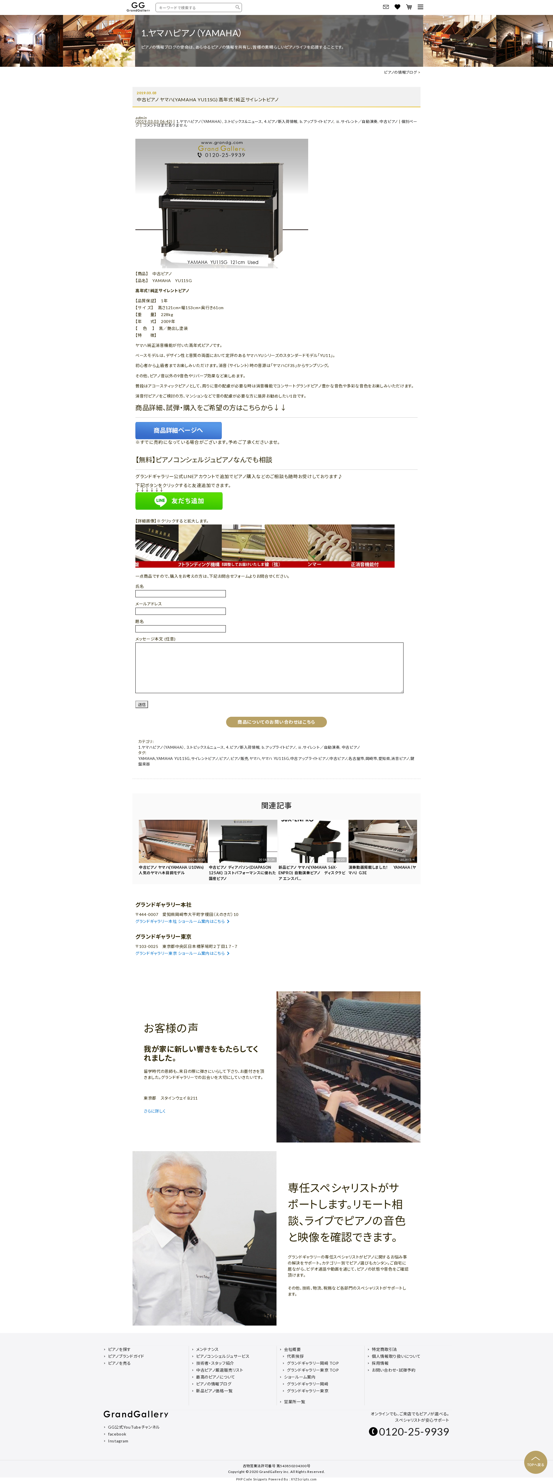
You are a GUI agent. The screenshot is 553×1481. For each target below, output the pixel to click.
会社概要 (292, 1349)
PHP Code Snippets (252, 1479)
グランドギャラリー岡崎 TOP (313, 1363)
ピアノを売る (119, 1363)
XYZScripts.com (304, 1479)
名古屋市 (356, 758)
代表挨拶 (295, 1356)
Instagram (118, 1440)
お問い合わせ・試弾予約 (394, 1370)
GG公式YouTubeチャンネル (134, 1427)
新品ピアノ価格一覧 (214, 1390)
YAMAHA (146, 758)
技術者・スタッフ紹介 (215, 1363)
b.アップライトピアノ (317, 121)
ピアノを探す (119, 1349)
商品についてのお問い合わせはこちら (276, 722)
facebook (117, 1433)
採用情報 (380, 1363)
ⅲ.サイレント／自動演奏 (357, 121)
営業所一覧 (294, 1401)
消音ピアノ (400, 758)
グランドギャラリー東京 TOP (313, 1370)
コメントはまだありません (165, 125)
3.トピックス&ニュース (243, 121)
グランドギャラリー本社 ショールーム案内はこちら (180, 921)
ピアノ (224, 758)
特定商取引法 (384, 1349)
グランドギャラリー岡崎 (308, 1383)
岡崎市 (371, 758)
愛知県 (384, 758)
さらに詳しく (155, 1111)
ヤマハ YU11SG (275, 758)
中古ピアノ (389, 121)
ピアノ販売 (239, 758)
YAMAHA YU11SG (173, 758)
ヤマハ (254, 758)
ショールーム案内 (300, 1376)
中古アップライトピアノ (309, 758)
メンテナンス (207, 1349)
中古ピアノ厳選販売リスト (219, 1370)
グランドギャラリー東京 (308, 1390)
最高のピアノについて (215, 1376)
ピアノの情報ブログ (400, 72)
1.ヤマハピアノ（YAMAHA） (199, 121)
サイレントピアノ (204, 758)
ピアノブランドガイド (126, 1356)
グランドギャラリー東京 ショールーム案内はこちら (180, 953)
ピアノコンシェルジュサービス (223, 1356)
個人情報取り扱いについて (396, 1356)
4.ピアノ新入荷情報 (281, 121)
